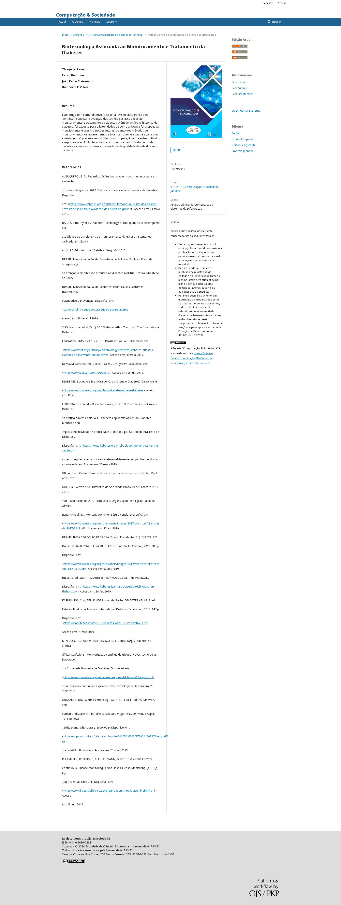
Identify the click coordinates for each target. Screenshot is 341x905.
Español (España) (243, 139)
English (236, 133)
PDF (178, 150)
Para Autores (239, 88)
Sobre (110, 21)
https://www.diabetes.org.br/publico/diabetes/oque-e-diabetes (103, 390)
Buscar (276, 21)
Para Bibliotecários (243, 94)
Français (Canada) (243, 151)
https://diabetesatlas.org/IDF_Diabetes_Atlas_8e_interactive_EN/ (105, 623)
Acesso (282, 3)
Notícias (94, 21)
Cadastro (268, 3)
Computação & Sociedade (85, 14)
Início (65, 34)
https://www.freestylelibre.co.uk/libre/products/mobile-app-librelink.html (109, 790)
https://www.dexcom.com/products (86, 372)
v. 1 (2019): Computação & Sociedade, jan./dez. (116, 34)
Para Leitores (239, 82)
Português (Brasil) (243, 145)
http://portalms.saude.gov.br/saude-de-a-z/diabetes (95, 309)
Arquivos (77, 21)
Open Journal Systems (246, 110)
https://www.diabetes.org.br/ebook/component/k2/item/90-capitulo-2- (109, 677)
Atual (62, 21)
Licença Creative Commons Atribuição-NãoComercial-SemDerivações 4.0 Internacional (191, 358)
